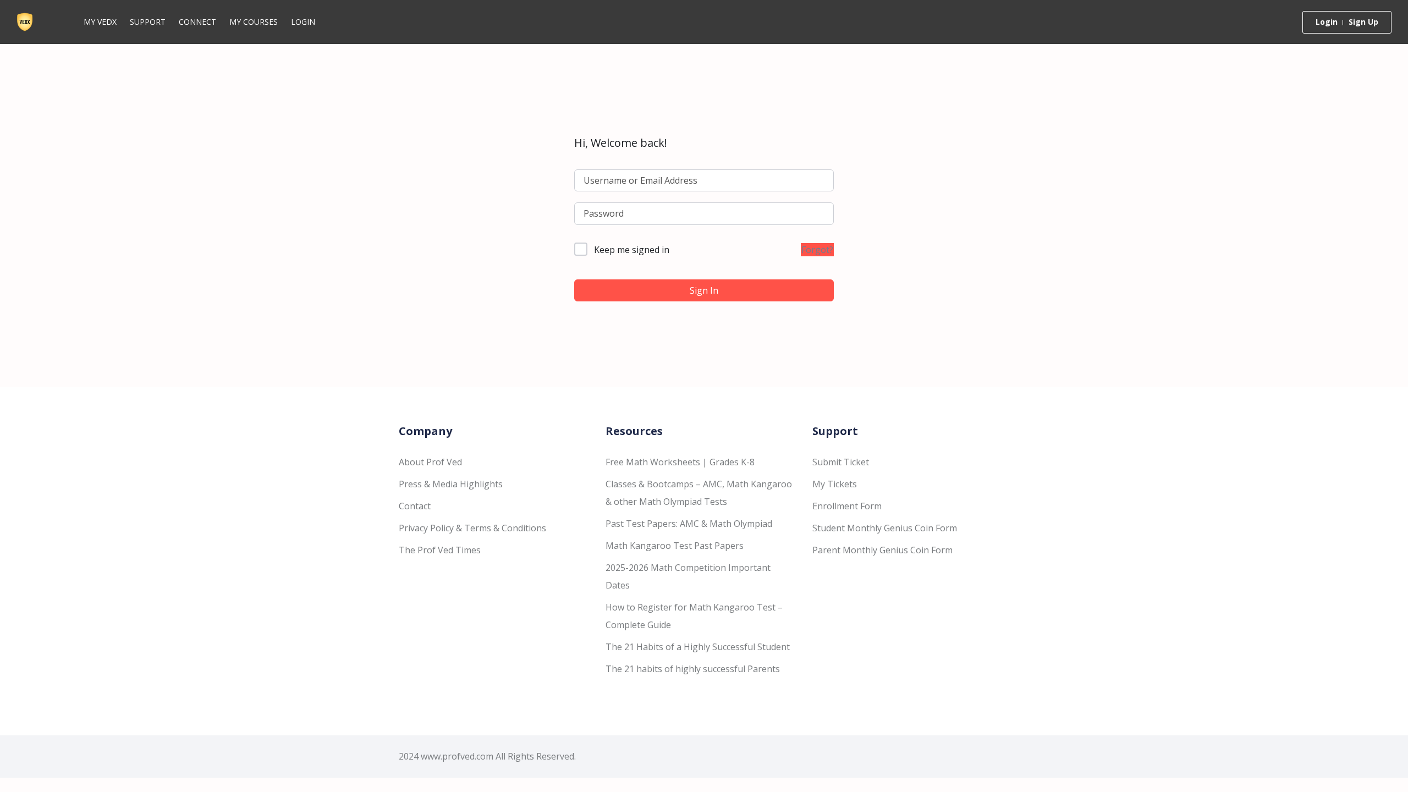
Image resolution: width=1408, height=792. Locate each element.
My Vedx (100, 21)
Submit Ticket (840, 462)
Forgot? (817, 250)
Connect (197, 21)
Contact (415, 506)
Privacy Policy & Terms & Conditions (472, 528)
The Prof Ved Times (440, 550)
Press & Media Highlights (451, 484)
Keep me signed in (631, 250)
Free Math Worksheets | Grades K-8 (680, 462)
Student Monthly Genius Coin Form (884, 528)
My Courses (253, 21)
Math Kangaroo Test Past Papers (675, 546)
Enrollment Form (847, 506)
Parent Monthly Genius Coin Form (882, 550)
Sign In (704, 290)
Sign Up (1363, 21)
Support (148, 21)
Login (303, 21)
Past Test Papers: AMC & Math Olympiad (689, 524)
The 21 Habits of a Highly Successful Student (698, 647)
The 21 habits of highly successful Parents (693, 669)
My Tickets (834, 484)
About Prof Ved (430, 462)
